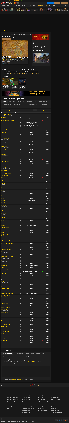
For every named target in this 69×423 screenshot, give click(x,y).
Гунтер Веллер (4, 309)
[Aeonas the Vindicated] (6, 114)
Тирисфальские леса (34, 119)
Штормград (15, 30)
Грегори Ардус (4, 300)
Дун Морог (30, 225)
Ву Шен (3, 262)
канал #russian (31, 361)
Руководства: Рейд (11, 403)
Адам (2, 136)
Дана (2, 318)
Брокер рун (3, 225)
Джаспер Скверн (4, 335)
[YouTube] (63, 420)
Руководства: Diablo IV (56, 391)
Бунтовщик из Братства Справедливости (5, 235)
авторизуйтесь (14, 379)
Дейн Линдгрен (4, 326)
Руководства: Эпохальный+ (12, 399)
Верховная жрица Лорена (7, 240)
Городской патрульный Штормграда (5, 296)
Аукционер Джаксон (5, 175)
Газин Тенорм (4, 267)
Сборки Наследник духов (56, 412)
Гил (2, 286)
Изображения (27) (41, 52)
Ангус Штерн (4, 151)
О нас (19, 419)
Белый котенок (4, 186)
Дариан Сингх (3, 320)
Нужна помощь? (6, 419)
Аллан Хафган (3, 143)
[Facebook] (61, 420)
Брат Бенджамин (4, 208)
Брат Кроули (4, 217)
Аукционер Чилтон (4, 178)
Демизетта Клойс (5, 328)
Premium (3, 421)
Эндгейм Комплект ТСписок (56, 397)
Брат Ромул (3, 220)
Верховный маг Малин (6, 249)
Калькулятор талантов (11, 404)
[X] (57, 420)
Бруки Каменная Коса (5, 229)
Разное (48, 117)
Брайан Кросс (3, 205)
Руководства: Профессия (12, 401)
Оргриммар (36, 265)
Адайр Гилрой (3, 134)
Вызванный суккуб (4, 265)
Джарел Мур (3, 333)
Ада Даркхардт (5, 132)
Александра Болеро (5, 138)
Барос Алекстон (5, 180)
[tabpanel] (26, 228)
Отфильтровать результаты (7, 110)
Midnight (8, 408)
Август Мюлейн (4, 129)
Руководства (25, 5)
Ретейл (11, 0)
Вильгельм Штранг (4, 253)
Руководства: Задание (26, 401)
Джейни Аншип (4, 340)
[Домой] (7, 3)
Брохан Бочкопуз (5, 227)
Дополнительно (50, 385)
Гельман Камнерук (4, 275)
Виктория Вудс (4, 251)
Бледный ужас (4, 200)
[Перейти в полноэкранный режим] (62, 6)
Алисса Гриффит (4, 141)
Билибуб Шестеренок (5, 195)
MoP (27, 0)
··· (29, 0)
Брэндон (2, 232)
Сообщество (32, 5)
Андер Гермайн (4, 154)
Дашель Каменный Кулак (6, 324)
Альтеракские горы (30, 118)
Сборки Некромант (55, 404)
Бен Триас (3, 187)
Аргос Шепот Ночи (5, 161)
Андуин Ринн (3, 158)
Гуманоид (47, 114)
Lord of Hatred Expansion (56, 393)
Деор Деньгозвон (5, 331)
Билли (2, 198)
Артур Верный (4, 170)
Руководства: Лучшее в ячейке (43, 395)
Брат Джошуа (4, 210)
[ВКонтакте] (67, 420)
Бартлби (3, 183)
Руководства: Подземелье (27, 397)
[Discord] (56, 420)
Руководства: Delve (11, 395)
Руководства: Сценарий (27, 406)
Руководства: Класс (11, 393)
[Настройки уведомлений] (64, 6)
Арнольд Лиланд (4, 167)
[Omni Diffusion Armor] (5, 125)
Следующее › (44, 110)
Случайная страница (43, 419)
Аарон (2, 128)
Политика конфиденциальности (13, 421)
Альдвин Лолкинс (4, 146)
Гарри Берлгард (5, 273)
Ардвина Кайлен (4, 163)
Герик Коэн (3, 284)
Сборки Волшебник (55, 410)
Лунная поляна (33, 305)
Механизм (47, 120)
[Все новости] (2, 0)
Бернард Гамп (4, 190)
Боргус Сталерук (4, 202)
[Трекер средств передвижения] (26, 93)
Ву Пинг (2, 260)
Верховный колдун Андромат (7, 245)
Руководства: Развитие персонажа (13, 397)
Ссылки (29, 34)
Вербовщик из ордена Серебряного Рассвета (6, 238)
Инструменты (4, 385)
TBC (22, 0)
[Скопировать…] (34, 110)
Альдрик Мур (3, 149)
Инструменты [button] (17, 5)
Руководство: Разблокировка (43, 393)
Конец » (48, 110)
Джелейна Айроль (4, 342)
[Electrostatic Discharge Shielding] (7, 123)
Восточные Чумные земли (33, 117)
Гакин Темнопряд (5, 269)
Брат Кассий (3, 213)
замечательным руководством (37, 359)
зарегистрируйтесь (21, 379)
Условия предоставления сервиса (28, 421)
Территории (10, 30)
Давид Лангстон (4, 316)
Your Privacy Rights (34, 419)
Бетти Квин (3, 193)
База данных (10, 5)
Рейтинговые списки (26, 412)
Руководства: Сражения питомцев (28, 404)
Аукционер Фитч (4, 177)
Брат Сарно (4, 222)
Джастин (3, 338)
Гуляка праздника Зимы (5, 307)
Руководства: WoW (11, 391)
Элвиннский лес (31, 128)
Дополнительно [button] (52, 5)
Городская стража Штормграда (7, 293)
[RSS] (65, 420)
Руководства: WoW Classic (42, 391)
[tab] (4, 101)
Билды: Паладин (54, 406)
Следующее (12, 73)
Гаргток (2, 270)
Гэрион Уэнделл (4, 314)
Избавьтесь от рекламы (42, 5)
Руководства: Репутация (27, 403)
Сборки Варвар (54, 401)
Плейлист (18, 73)
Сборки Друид (54, 403)
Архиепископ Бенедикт (6, 173)
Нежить (47, 200)
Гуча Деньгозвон (4, 312)
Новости (3, 5)
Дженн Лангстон (4, 344)
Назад (5, 73)
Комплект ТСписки (11, 406)
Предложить (43, 65)
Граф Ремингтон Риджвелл (7, 298)
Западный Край (27, 119)
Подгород (29, 200)
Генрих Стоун (3, 281)
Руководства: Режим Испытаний (28, 408)
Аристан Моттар (5, 165)
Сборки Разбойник (55, 408)
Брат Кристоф (5, 215)
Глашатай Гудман (5, 288)
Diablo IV (35, 0)
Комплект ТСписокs (55, 399)
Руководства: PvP (40, 404)
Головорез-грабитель (5, 290)
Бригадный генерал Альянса (7, 223)
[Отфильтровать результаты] (36, 110)
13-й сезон (53, 395)
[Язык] (67, 6)
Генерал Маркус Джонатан (7, 277)
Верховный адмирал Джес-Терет (7, 243)
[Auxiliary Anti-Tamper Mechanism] (7, 120)
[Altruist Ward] (3, 117)
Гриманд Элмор (5, 303)
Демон (48, 265)
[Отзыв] (66, 6)
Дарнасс (30, 223)
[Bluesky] (59, 420)
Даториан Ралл (5, 322)
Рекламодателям (25, 419)
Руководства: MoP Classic (27, 391)
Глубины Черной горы (34, 186)
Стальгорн (27, 223)
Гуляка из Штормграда (5, 305)
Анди (2, 157)
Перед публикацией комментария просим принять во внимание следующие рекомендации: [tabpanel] (23, 368)
